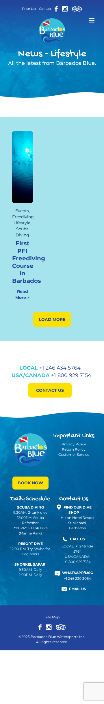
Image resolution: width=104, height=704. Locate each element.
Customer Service (73, 454)
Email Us (77, 589)
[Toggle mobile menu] (92, 20)
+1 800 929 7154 (71, 375)
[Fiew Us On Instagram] (49, 626)
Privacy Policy (74, 444)
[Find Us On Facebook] (56, 9)
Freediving (23, 216)
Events (22, 210)
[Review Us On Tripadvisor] (61, 626)
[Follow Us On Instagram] (65, 9)
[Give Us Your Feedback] (77, 9)
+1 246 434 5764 (60, 368)
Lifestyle (22, 222)
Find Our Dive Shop (78, 510)
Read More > (22, 294)
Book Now (30, 482)
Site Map (52, 617)
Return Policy (74, 449)
